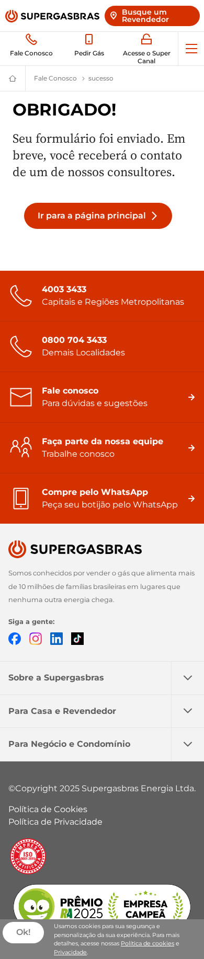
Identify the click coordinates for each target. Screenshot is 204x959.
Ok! (23, 932)
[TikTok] (77, 638)
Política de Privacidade (55, 822)
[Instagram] (35, 638)
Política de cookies (147, 943)
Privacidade (70, 952)
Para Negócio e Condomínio (69, 744)
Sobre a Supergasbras (56, 678)
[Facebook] (14, 638)
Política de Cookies (47, 809)
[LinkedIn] (56, 638)
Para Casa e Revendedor (62, 711)
